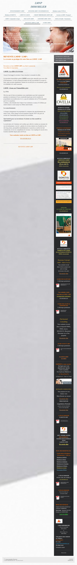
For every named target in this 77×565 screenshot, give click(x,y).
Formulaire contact (60, 547)
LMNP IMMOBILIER (38, 4)
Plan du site (15, 559)
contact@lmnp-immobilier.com (63, 84)
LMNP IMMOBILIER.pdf (64, 420)
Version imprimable (9, 559)
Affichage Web (70, 560)
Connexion (71, 559)
